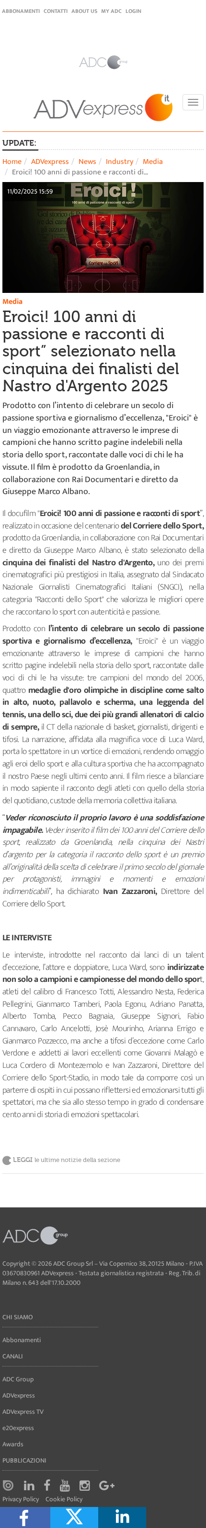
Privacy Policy (20, 1499)
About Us (84, 11)
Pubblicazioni (24, 1460)
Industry (119, 161)
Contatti (56, 11)
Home (12, 161)
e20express (18, 1427)
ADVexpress (50, 161)
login (133, 11)
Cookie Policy (64, 1499)
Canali (12, 1356)
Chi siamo (17, 1317)
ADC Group (18, 1379)
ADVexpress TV (23, 1411)
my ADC (111, 11)
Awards (12, 1444)
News (87, 161)
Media (153, 161)
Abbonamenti (21, 11)
